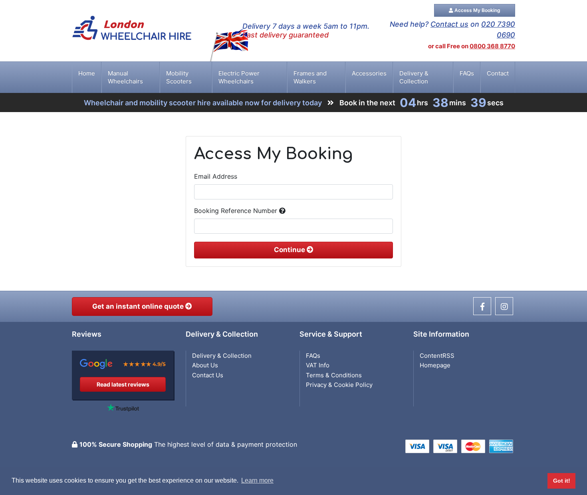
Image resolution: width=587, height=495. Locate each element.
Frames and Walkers (310, 77)
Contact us (449, 24)
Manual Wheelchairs (125, 77)
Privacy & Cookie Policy (339, 385)
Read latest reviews (123, 384)
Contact (498, 73)
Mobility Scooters (179, 77)
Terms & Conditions (334, 375)
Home (86, 73)
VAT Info (317, 365)
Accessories (369, 73)
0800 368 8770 (492, 46)
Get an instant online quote (138, 306)
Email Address (215, 176)
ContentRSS (437, 355)
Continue (290, 250)
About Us (205, 365)
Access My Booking (476, 10)
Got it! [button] (561, 480)
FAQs (467, 73)
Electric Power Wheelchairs (239, 77)
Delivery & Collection (413, 77)
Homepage (435, 365)
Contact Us (207, 375)
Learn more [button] (257, 480)
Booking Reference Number (236, 211)
